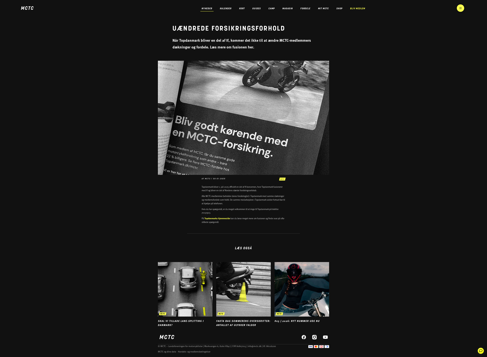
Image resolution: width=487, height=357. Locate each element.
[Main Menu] (460, 8)
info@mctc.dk (254, 346)
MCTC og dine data (167, 351)
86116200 (271, 346)
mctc (282, 179)
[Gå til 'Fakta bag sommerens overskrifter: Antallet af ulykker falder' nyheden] (243, 294)
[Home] (27, 8)
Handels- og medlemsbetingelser (194, 351)
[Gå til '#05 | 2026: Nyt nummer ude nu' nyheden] (302, 292)
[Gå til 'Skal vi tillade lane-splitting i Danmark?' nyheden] (185, 294)
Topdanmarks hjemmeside (217, 218)
